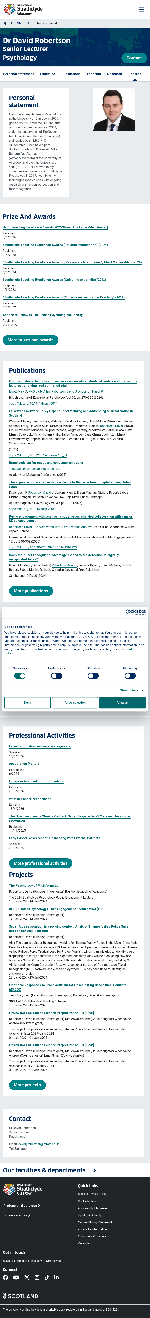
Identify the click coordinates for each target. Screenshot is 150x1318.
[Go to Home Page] (4, 23)
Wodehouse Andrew (77, 527)
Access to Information (92, 1229)
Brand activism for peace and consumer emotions (46, 463)
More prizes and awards (31, 339)
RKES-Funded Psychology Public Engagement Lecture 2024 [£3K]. (57, 909)
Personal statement (18, 74)
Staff (20, 23)
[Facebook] (8, 1278)
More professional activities (41, 863)
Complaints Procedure (92, 1236)
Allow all (122, 702)
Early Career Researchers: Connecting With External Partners (54, 838)
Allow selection (75, 702)
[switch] (56, 676)
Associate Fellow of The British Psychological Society (43, 315)
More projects (27, 1084)
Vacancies (84, 1243)
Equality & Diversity (90, 1215)
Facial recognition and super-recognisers (40, 746)
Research (114, 74)
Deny (27, 702)
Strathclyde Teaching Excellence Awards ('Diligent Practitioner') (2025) (55, 245)
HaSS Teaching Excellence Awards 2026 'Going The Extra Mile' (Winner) (55, 227)
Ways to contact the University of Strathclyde (32, 1260)
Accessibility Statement (93, 1208)
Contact (134, 57)
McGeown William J (49, 527)
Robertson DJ (50, 469)
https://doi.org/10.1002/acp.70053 (32, 509)
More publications (31, 591)
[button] (75, 1170)
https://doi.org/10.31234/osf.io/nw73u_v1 (38, 455)
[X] (29, 1278)
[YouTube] (18, 1278)
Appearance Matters (24, 764)
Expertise (47, 74)
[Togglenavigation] (141, 9)
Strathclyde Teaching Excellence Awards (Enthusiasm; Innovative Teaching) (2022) (64, 297)
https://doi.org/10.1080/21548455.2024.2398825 (43, 547)
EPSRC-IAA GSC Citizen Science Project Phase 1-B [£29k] (51, 1013)
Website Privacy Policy (92, 1194)
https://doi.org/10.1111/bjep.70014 (33, 403)
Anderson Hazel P (90, 391)
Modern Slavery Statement (95, 1222)
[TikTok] (49, 1278)
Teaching (94, 74)
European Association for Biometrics (36, 781)
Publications (70, 74)
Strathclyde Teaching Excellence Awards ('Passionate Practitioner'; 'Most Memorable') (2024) (72, 262)
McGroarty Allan (39, 391)
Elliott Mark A (18, 391)
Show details (129, 690)
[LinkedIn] (59, 1278)
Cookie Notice (87, 1201)
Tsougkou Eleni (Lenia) (24, 469)
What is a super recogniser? (30, 799)
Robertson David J (64, 391)
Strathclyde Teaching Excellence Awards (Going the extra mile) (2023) (54, 280)
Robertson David (111, 426)
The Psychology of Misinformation (34, 885)
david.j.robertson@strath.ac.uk (38, 1144)
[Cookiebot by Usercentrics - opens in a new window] (128, 612)
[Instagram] (40, 1278)
